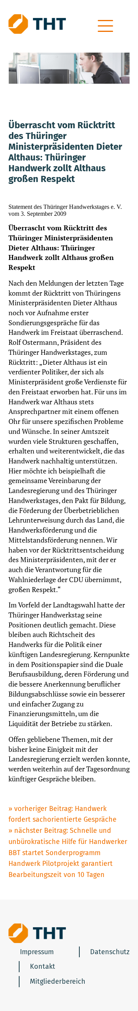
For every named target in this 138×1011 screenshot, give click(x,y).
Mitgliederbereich (57, 981)
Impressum (37, 952)
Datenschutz (110, 952)
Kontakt (42, 966)
